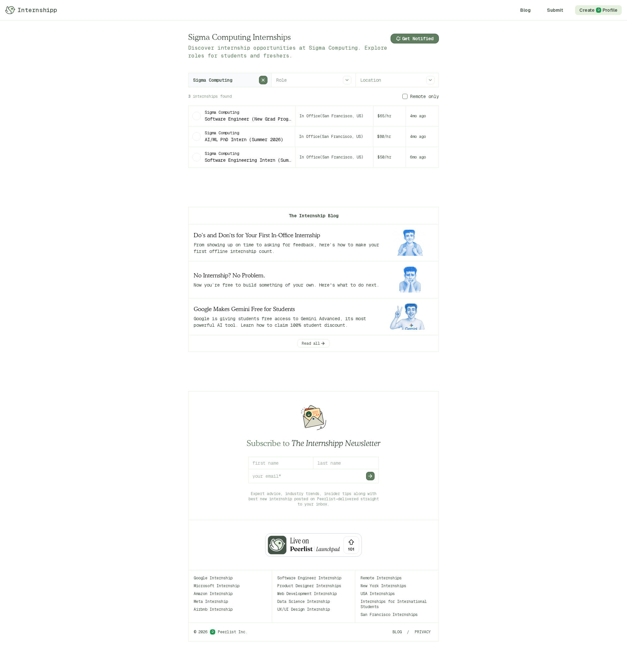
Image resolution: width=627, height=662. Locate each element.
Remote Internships (381, 578)
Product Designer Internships (309, 585)
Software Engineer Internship (309, 578)
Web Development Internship (307, 593)
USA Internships (378, 593)
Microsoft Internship (216, 585)
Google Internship (213, 578)
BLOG (397, 632)
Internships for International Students (394, 604)
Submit (555, 10)
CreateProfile (598, 10)
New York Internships (383, 585)
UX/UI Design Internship (303, 609)
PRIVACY (423, 632)
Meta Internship (211, 601)
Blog (525, 10)
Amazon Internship (213, 593)
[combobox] (193, 80)
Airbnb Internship (213, 609)
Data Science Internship (303, 601)
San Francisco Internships (389, 614)
